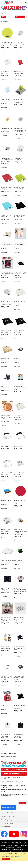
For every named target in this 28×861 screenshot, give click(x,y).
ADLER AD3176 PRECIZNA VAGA (5, 387)
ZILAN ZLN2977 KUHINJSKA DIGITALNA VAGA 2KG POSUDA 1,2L (20, 590)
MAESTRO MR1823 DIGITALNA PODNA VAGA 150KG (6, 619)
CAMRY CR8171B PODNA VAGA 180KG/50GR (18, 736)
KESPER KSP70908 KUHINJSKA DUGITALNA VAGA (20, 388)
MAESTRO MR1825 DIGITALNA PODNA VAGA (19, 619)
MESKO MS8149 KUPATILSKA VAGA (19, 561)
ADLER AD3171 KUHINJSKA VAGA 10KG (7, 589)
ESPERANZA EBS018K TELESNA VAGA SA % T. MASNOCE (20, 707)
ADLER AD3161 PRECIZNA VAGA (18, 158)
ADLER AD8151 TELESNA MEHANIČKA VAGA (7, 561)
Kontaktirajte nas (6, 827)
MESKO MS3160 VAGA (7, 129)
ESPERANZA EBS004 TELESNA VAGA (19, 331)
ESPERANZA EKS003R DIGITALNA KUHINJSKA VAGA (20, 502)
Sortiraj (12, 17)
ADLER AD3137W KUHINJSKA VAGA (5, 647)
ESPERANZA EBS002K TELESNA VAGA (19, 215)
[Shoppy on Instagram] (23, 837)
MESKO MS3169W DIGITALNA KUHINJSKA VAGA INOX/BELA (7, 159)
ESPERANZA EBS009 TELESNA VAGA (19, 473)
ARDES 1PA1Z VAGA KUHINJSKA (6, 215)
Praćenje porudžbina (7, 823)
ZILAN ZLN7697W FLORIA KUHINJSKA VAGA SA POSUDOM (6, 303)
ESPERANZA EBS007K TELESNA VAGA (6, 445)
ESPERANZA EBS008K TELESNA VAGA (19, 445)
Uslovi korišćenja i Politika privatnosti (12, 813)
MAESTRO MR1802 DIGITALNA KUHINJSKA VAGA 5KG (7, 273)
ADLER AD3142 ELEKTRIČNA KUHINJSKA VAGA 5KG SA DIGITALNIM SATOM (20, 532)
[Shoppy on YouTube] (14, 837)
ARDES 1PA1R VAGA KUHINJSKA (6, 188)
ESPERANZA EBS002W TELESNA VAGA (19, 302)
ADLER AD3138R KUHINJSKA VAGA (18, 72)
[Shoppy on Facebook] (4, 837)
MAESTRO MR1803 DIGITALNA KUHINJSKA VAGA (7, 244)
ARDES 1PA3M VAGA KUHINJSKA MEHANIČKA (7, 706)
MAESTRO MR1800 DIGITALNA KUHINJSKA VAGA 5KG (20, 244)
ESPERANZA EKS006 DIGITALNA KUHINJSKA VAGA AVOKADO (20, 101)
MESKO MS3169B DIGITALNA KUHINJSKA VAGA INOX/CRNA (20, 130)
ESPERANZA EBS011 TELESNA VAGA (6, 501)
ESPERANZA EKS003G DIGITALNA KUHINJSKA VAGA (7, 44)
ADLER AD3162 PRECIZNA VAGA (18, 359)
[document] (14, 856)
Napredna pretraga (7, 820)
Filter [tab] (3, 17)
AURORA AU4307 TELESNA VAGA (5, 530)
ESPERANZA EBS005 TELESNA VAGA (19, 416)
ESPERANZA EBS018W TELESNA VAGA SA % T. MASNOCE (7, 677)
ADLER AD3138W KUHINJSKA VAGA (5, 100)
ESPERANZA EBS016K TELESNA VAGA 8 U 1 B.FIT (19, 648)
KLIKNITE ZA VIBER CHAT (13, 774)
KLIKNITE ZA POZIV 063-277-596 (14, 770)
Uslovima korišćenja (16, 856)
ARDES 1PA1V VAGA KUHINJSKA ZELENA (19, 188)
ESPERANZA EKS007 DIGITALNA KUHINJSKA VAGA (20, 44)
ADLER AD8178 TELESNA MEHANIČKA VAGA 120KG (20, 677)
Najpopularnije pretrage (8, 816)
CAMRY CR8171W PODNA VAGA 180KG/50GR (5, 736)
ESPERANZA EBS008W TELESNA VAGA (6, 473)
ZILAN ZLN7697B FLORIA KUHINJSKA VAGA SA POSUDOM (20, 273)
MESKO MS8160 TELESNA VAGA (5, 72)
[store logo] (8, 2)
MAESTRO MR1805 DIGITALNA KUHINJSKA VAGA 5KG (7, 417)
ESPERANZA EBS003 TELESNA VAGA (6, 331)
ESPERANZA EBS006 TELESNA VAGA (6, 359)
